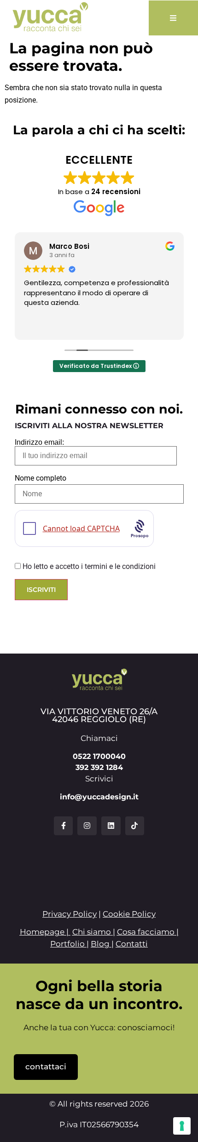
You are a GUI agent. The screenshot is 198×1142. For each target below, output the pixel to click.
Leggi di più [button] (168, 326)
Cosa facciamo (146, 931)
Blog (100, 943)
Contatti (132, 943)
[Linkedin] (111, 826)
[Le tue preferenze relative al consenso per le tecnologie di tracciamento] (182, 1126)
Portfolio (67, 943)
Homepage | (45, 931)
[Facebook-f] (63, 826)
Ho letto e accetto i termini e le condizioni (89, 566)
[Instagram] (87, 826)
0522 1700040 (99, 756)
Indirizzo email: (39, 442)
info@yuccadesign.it (99, 796)
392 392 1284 (99, 767)
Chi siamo (91, 931)
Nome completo (40, 478)
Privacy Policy (69, 913)
